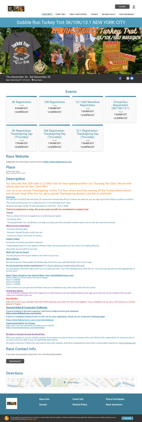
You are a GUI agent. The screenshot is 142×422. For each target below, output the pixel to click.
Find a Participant (78, 14)
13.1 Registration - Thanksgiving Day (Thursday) (87, 134)
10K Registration (54, 102)
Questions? (15, 361)
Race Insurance (126, 14)
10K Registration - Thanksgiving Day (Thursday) (54, 134)
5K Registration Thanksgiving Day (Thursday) (21, 134)
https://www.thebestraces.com (58, 162)
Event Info (61, 14)
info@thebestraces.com (61, 275)
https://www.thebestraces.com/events (23, 313)
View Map (72, 382)
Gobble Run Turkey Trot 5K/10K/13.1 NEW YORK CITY (71, 22)
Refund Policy (108, 14)
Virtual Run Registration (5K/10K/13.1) (120, 105)
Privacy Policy (32, 419)
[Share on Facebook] (120, 78)
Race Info (47, 14)
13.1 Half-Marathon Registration (87, 103)
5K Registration (21, 102)
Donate (122, 6)
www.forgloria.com (127, 343)
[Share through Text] (132, 78)
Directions (37, 80)
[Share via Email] (127, 78)
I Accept (127, 418)
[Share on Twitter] (124, 78)
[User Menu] (134, 7)
